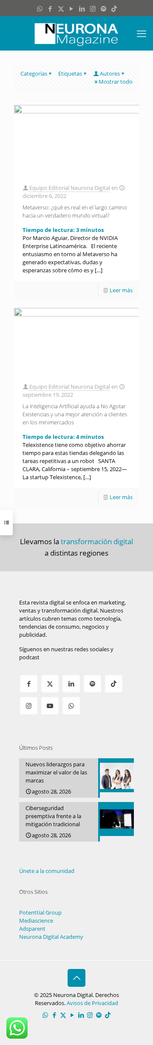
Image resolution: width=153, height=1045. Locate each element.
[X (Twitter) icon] (61, 8)
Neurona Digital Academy (51, 936)
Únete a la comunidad (46, 871)
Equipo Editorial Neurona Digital (69, 188)
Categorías (33, 73)
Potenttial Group (40, 912)
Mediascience (36, 920)
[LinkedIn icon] (82, 8)
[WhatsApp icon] (40, 8)
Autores (110, 73)
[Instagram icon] (93, 8)
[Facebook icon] (50, 8)
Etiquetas (70, 73)
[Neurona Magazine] (76, 33)
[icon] (103, 8)
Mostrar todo (116, 81)
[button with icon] (28, 683)
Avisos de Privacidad (92, 1003)
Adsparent (32, 928)
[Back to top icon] (76, 978)
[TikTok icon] (114, 8)
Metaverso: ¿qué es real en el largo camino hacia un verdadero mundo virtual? (75, 211)
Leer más (121, 290)
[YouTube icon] (71, 8)
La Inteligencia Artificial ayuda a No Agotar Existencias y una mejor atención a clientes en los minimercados (75, 414)
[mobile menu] (141, 33)
